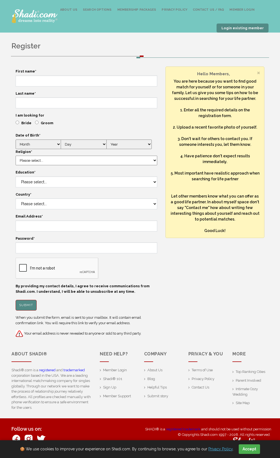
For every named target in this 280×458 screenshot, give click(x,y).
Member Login (241, 9)
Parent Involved (248, 380)
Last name (26, 93)
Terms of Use (202, 370)
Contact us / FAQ (208, 9)
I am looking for (30, 115)
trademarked (74, 370)
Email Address (29, 216)
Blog (151, 379)
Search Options (97, 9)
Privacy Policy (174, 9)
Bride (26, 123)
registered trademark (183, 429)
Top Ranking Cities (250, 372)
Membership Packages (136, 9)
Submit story (157, 396)
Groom (47, 123)
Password (25, 238)
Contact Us (200, 387)
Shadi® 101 (112, 379)
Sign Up (109, 387)
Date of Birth (28, 135)
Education (26, 172)
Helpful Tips (157, 387)
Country (23, 194)
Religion (24, 152)
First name (26, 71)
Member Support (117, 396)
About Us (68, 9)
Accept (249, 449)
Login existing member (242, 28)
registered (47, 370)
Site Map (243, 403)
